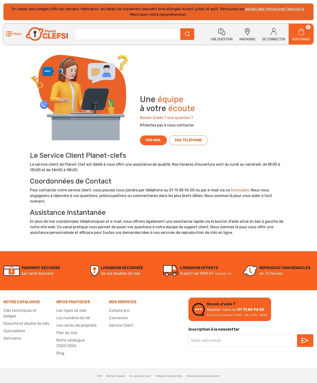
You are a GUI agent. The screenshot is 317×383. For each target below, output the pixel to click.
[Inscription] (305, 340)
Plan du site (66, 333)
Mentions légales (115, 376)
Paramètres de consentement (203, 376)
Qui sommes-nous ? (140, 376)
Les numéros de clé (73, 318)
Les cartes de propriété (76, 325)
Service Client (121, 325)
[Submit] (187, 34)
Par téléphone (188, 140)
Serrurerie (12, 338)
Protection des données (169, 376)
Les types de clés (71, 310)
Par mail (153, 140)
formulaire (240, 190)
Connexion (118, 318)
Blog (60, 353)
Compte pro (119, 310)
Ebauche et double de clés (26, 323)
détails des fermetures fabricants (274, 9)
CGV (99, 376)
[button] (14, 34)
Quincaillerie (14, 331)
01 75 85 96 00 (250, 309)
